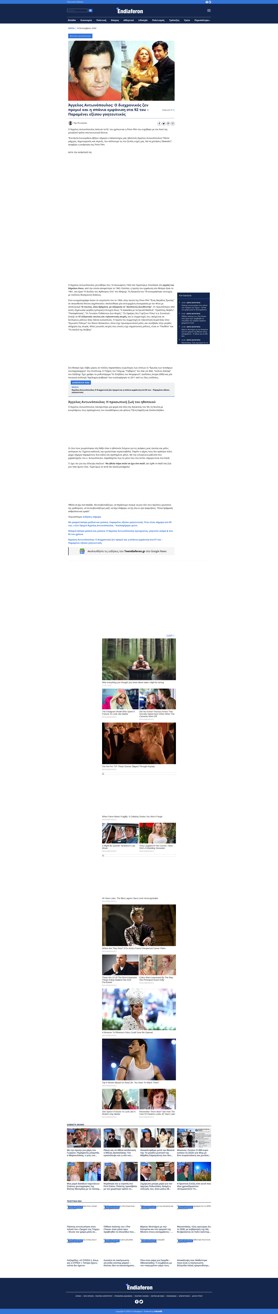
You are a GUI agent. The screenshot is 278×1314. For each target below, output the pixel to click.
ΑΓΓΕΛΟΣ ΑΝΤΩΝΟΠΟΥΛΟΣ (81, 36)
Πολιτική (101, 20)
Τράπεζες (174, 20)
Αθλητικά (128, 20)
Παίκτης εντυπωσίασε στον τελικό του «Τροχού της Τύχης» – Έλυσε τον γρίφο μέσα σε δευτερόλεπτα (194, 307)
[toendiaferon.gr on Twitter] (210, 2)
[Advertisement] (121, 171)
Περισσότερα (201, 20)
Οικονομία (86, 20)
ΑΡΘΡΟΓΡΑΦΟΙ (184, 1296)
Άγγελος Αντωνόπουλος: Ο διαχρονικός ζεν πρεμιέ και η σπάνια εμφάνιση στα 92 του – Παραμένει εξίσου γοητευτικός (121, 391)
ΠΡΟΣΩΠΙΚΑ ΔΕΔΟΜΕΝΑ (123, 1296)
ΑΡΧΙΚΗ (78, 1296)
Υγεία (187, 20)
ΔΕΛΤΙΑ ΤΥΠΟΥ (197, 1296)
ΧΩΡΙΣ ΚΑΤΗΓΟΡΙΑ (193, 303)
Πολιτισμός (158, 20)
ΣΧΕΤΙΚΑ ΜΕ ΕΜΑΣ (157, 1296)
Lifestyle (143, 20)
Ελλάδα (72, 20)
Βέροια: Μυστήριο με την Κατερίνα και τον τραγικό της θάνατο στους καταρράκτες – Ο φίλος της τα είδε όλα (195, 332)
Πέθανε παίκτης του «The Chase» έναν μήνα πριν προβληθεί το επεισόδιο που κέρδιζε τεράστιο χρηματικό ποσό (194, 319)
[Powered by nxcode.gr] (158, 1311)
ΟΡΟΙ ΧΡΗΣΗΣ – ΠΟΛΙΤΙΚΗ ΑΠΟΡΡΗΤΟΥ (97, 1296)
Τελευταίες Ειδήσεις (75, 2)
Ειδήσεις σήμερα (92, 516)
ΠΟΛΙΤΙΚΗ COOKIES (142, 1296)
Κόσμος (115, 20)
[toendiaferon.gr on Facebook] (207, 2)
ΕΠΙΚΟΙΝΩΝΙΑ (171, 1296)
